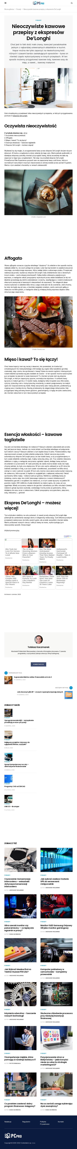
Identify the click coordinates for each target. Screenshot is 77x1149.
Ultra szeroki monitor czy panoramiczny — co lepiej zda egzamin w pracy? (19, 928)
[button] (5, 3)
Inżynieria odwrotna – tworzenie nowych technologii (20, 1014)
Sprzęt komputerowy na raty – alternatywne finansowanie (16, 765)
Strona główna (9, 9)
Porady (18, 9)
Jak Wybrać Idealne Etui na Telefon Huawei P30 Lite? (17, 970)
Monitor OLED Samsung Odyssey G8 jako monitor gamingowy (56, 926)
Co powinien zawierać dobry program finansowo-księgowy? (19, 1105)
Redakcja (7, 1122)
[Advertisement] (38, 235)
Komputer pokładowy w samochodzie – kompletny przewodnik (54, 972)
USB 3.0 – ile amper (11, 806)
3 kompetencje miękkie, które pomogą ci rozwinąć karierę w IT (20, 1058)
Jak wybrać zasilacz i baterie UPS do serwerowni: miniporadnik (55, 881)
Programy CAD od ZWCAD (14, 786)
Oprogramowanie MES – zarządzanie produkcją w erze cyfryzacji (19, 721)
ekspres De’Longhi (20, 116)
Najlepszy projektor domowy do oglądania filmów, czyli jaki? (17, 743)
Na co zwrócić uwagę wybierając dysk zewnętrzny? (56, 1105)
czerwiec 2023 (16, 594)
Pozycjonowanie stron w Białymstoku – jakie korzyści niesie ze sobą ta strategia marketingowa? (54, 1061)
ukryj (25, 133)
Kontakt (61, 1122)
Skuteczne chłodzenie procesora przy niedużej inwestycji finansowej (56, 1016)
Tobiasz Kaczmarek (38, 647)
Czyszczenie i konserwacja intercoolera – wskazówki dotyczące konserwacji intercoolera (17, 883)
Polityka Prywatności (44, 1123)
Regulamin (26, 1122)
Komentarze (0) (38, 664)
